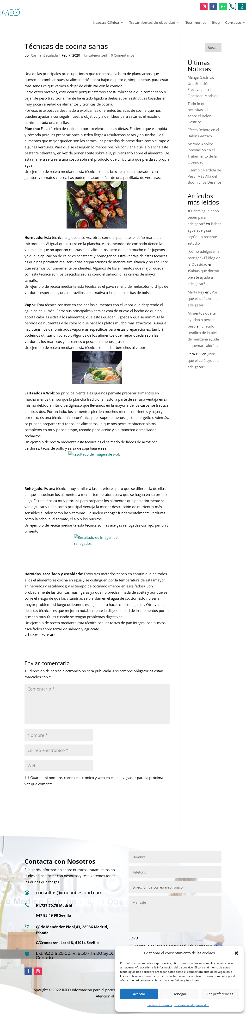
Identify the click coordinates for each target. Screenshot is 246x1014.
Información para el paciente (95, 989)
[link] (97, 205)
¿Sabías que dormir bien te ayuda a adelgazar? (203, 277)
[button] (236, 953)
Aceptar (139, 993)
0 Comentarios (122, 55)
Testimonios (195, 23)
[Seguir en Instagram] (204, 6)
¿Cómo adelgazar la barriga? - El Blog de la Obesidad (204, 258)
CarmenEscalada (44, 55)
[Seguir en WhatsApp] (223, 6)
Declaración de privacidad (191, 1005)
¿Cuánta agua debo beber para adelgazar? (203, 217)
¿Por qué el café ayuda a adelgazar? (203, 298)
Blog (216, 23)
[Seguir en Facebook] (213, 6)
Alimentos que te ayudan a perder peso (201, 319)
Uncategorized (95, 55)
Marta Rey (196, 292)
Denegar (179, 993)
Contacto (233, 23)
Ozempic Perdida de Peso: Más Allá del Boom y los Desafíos (204, 176)
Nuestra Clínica (106, 23)
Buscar (213, 47)
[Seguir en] (232, 6)
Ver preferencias (219, 993)
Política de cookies (160, 1005)
